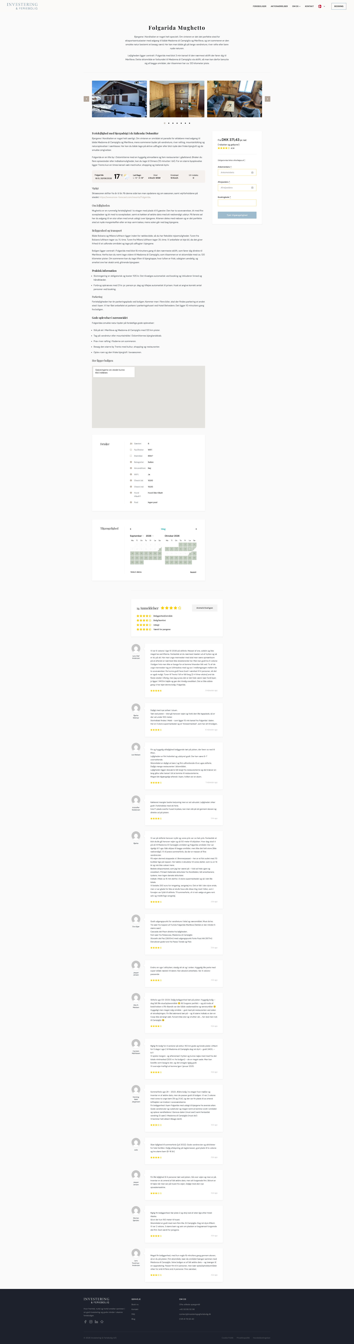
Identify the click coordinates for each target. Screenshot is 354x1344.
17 (146, 553)
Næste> (187, 529)
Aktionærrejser (279, 6)
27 (160, 558)
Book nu (135, 1304)
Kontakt (309, 6)
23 (141, 558)
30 (141, 562)
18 (150, 553)
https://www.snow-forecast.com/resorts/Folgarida (125, 197)
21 (132, 558)
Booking (338, 6)
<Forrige (140, 529)
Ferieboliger (259, 6)
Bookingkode (224, 197)
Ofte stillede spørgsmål (189, 1304)
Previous (86, 101)
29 (137, 562)
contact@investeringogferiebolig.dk (195, 1314)
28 (132, 562)
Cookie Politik (227, 1338)
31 (190, 562)
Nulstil (193, 572)
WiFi (150, 450)
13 (159, 549)
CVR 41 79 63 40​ (186, 1319)
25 (151, 558)
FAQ (133, 1314)
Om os (295, 6)
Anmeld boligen (204, 608)
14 (132, 553)
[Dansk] (321, 6)
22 (137, 558)
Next (267, 101)
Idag (163, 529)
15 (137, 553)
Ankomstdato (224, 166)
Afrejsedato (224, 182)
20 (160, 553)
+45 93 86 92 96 (187, 1309)
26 (155, 558)
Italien (150, 462)
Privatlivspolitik (243, 1338)
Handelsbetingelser (261, 1338)
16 (141, 553)
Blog (133, 1319)
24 (146, 558)
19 (155, 553)
